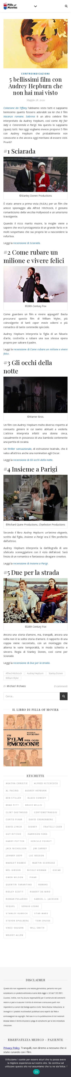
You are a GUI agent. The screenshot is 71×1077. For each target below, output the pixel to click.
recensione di (26, 243)
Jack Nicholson (16, 848)
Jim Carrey (40, 848)
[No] (66, 1066)
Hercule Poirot (41, 841)
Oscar (57, 870)
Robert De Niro (40, 891)
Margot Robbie (16, 862)
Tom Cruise (42, 920)
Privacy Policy (11, 1048)
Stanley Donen (56, 673)
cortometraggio (45, 812)
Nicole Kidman (36, 870)
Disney (32, 826)
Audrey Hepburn (35, 673)
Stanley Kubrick (17, 913)
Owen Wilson (14, 877)
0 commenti (61, 686)
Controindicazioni (35, 73)
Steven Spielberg (17, 920)
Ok (36, 1071)
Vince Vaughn (15, 927)
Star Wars (41, 913)
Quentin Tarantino (19, 884)
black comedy (37, 798)
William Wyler (12, 678)
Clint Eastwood (17, 812)
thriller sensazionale (19, 448)
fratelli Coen (53, 826)
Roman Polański (17, 899)
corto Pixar (14, 819)
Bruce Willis (33, 805)
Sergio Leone (30, 906)
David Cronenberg (41, 819)
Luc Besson (36, 855)
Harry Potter (15, 841)
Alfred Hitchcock (14, 673)
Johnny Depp (14, 855)
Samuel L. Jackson (46, 899)
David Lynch (14, 826)
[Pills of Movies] (10, 6)
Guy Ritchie (13, 834)
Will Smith (37, 927)
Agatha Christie (17, 783)
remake (43, 884)
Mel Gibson (13, 870)
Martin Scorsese (43, 862)
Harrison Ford (38, 834)
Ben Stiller (13, 798)
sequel (10, 906)
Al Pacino (12, 790)
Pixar (33, 877)
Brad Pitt (12, 805)
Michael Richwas (16, 686)
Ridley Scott (15, 891)
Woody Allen (14, 935)
